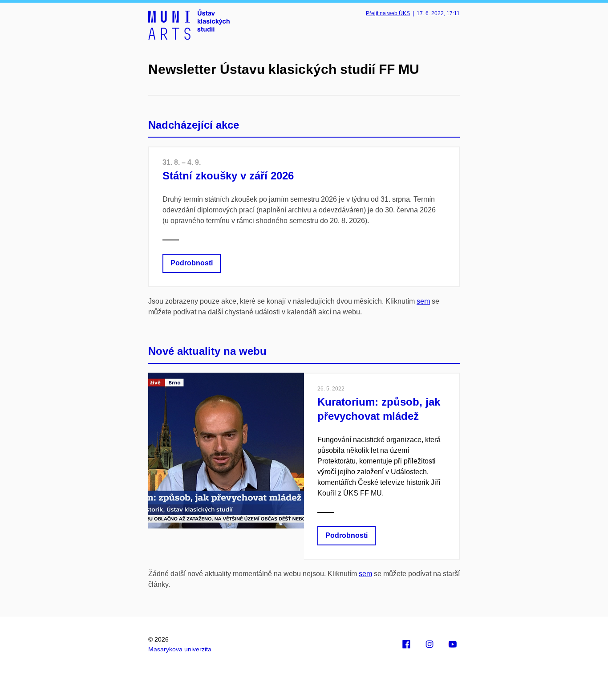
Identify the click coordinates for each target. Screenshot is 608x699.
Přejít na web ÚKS (388, 13)
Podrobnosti (191, 263)
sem (423, 301)
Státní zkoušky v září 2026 (228, 176)
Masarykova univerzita (179, 649)
